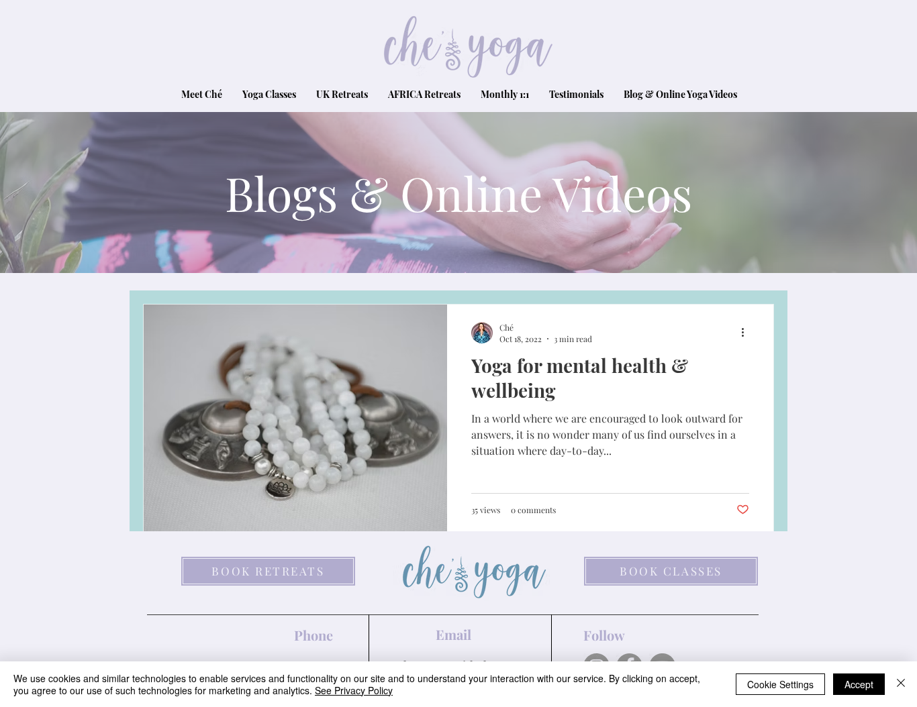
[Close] (901, 684)
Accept (858, 684)
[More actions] (747, 333)
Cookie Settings (780, 684)
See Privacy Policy (354, 690)
